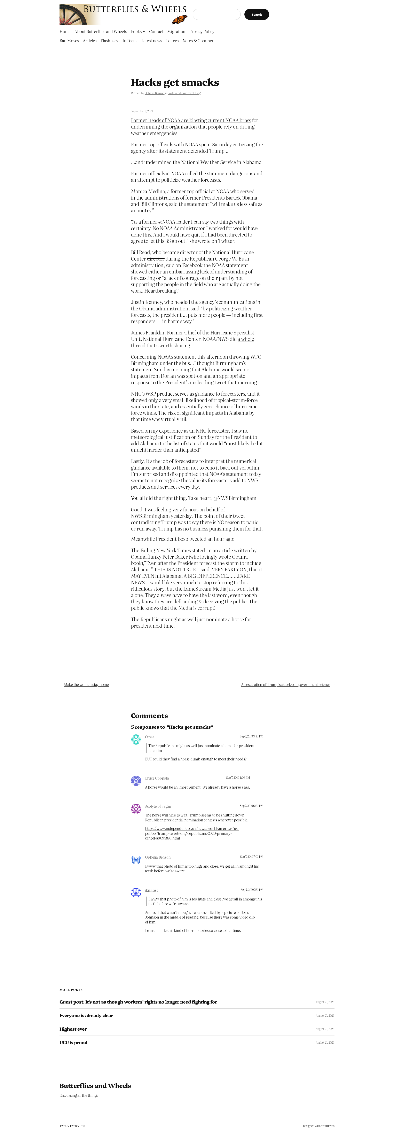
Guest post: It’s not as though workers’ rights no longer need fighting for (138, 1001)
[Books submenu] (144, 31)
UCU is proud (73, 1042)
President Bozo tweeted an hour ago (194, 538)
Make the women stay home (86, 684)
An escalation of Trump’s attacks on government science (285, 684)
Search (257, 14)
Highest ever (73, 1028)
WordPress (327, 1126)
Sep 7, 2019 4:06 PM (238, 777)
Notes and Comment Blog (184, 93)
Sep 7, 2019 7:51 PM (252, 890)
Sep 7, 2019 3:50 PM (251, 736)
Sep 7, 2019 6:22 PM (251, 806)
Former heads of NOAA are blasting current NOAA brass (191, 120)
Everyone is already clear (86, 1015)
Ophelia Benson (155, 93)
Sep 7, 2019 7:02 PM (251, 856)
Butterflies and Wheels (95, 1085)
